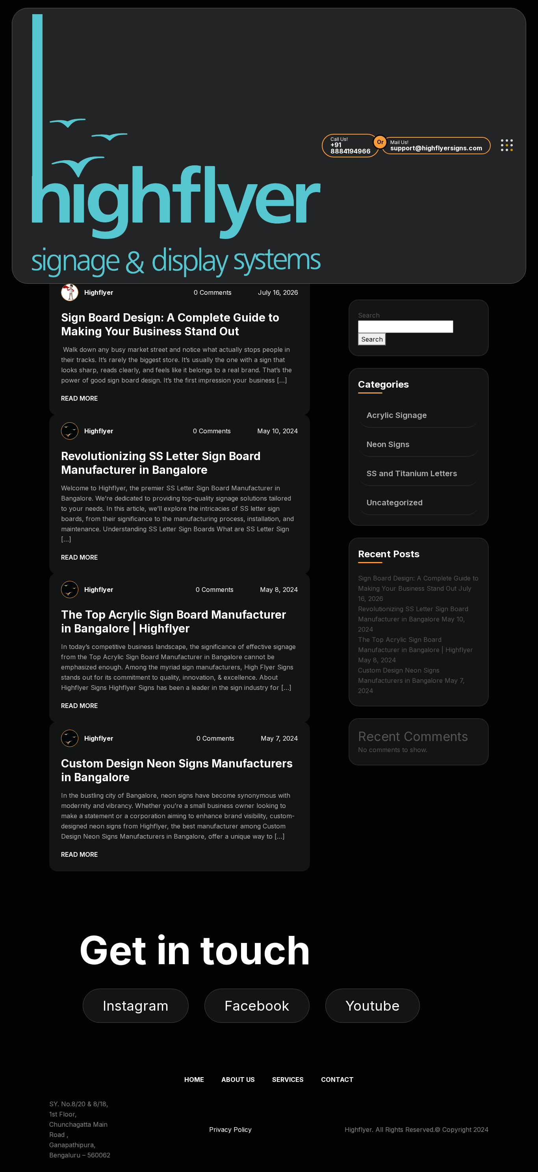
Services (288, 1079)
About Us (238, 1079)
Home (194, 1079)
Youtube (372, 1005)
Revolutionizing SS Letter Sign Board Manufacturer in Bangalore (161, 463)
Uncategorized (395, 502)
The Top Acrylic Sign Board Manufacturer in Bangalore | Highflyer (173, 621)
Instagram (136, 1005)
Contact (337, 1079)
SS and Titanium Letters (412, 473)
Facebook (256, 1005)
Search (369, 315)
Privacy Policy (230, 1129)
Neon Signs (388, 444)
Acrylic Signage (397, 415)
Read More (80, 398)
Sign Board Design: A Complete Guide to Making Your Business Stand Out (170, 324)
